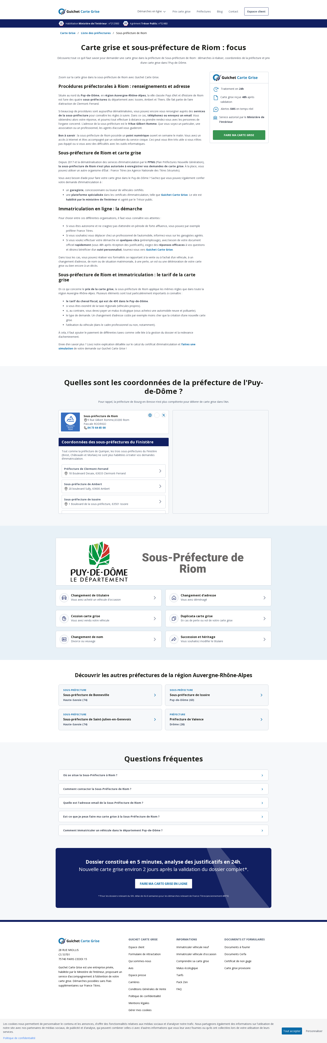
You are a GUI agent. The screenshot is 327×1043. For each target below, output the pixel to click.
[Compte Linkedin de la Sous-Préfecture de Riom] (150, 415)
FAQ (179, 989)
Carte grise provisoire (237, 968)
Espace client (136, 947)
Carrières (133, 982)
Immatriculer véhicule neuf (192, 947)
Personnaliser (314, 1031)
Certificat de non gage (237, 961)
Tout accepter (292, 1031)
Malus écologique (187, 968)
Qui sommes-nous (139, 961)
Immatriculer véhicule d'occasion (196, 954)
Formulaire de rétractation (144, 954)
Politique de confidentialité (144, 996)
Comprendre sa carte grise (192, 961)
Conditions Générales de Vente (147, 989)
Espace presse (137, 975)
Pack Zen (182, 982)
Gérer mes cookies (140, 1010)
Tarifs (179, 975)
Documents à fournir (237, 947)
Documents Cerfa (235, 954)
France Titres (92, 985)
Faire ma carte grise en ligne (163, 884)
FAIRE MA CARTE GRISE (239, 135)
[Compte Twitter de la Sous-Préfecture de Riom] (163, 415)
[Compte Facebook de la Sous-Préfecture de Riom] (157, 415)
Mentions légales (138, 1003)
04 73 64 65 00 (96, 427)
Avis (130, 968)
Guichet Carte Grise (174, 195)
